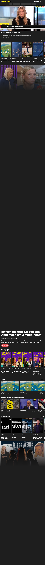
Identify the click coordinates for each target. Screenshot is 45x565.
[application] (22, 18)
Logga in (36, 1)
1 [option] (7, 349)
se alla (42, 40)
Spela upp (6, 345)
